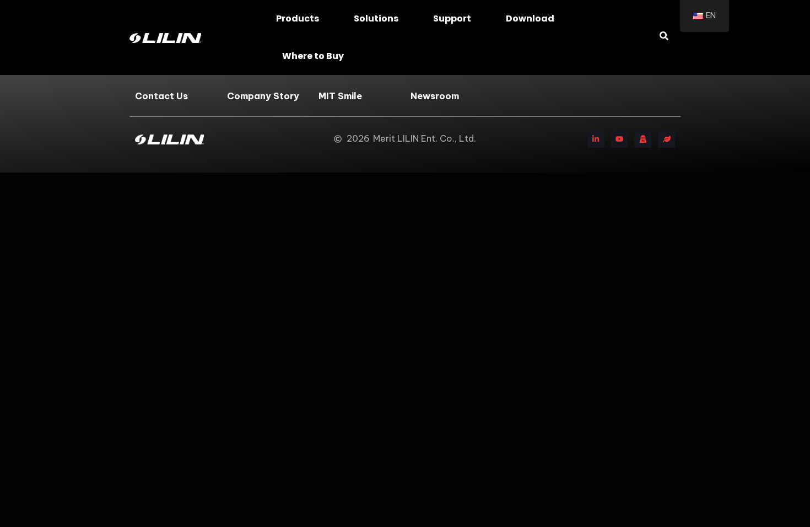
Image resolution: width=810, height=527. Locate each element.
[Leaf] (666, 139)
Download (530, 18)
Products (297, 18)
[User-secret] (642, 139)
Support (452, 18)
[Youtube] (619, 139)
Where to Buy (313, 56)
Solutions (376, 18)
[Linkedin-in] (595, 139)
